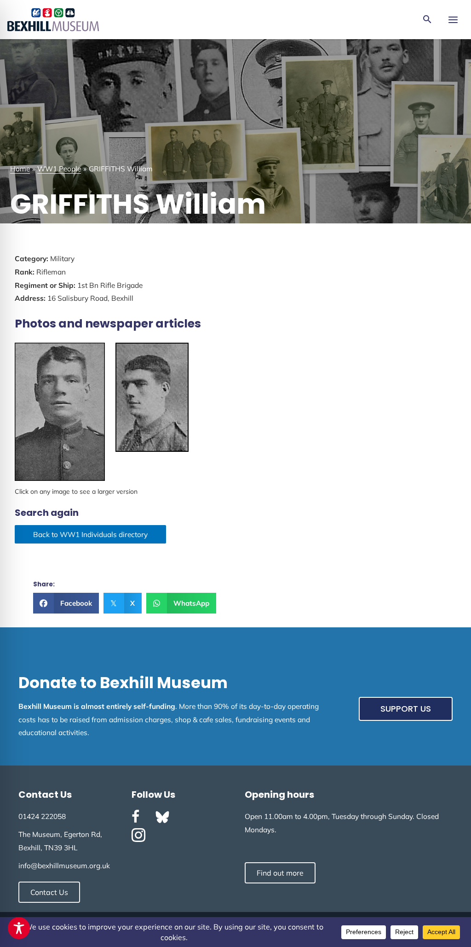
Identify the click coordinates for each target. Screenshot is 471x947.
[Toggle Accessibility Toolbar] (19, 928)
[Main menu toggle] (453, 19)
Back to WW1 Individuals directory (90, 534)
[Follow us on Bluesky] (162, 817)
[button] (427, 20)
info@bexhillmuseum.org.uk (64, 865)
